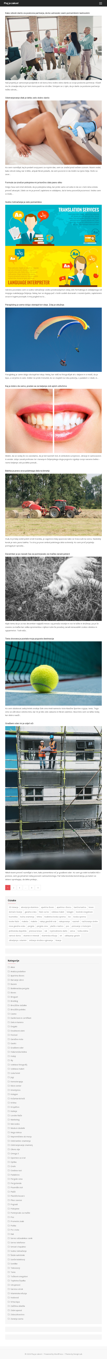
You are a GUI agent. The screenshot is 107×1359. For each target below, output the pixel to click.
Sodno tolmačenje (19, 1251)
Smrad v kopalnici (18, 1246)
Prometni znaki (17, 1221)
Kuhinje (14, 1111)
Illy (12, 1060)
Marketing (15, 1119)
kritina (39, 916)
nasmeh (75, 921)
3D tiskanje (13, 907)
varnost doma (15, 935)
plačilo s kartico (56, 926)
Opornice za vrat (18, 1157)
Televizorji (15, 1268)
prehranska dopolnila (17, 931)
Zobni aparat (16, 1310)
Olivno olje (15, 1149)
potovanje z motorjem (81, 926)
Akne (13, 967)
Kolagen (14, 1094)
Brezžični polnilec (18, 1009)
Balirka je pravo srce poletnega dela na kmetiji (27, 470)
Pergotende (16, 1183)
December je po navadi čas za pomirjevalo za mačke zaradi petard (37, 554)
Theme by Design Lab (73, 1354)
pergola (31, 926)
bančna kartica (80, 907)
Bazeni (14, 984)
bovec (91, 907)
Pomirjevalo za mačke (20, 1212)
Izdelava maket (17, 1068)
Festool (14, 1035)
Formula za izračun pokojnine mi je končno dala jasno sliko (33, 182)
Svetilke (14, 1263)
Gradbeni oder (17, 1047)
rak (45, 931)
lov (69, 916)
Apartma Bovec (17, 975)
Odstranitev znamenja (21, 1141)
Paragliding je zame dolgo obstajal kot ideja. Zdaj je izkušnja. (35, 304)
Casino (13, 1013)
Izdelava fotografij (19, 1064)
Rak (12, 1234)
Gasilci (13, 1043)
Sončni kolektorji (18, 1259)
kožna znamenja (27, 916)
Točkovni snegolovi (19, 1276)
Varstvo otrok (17, 1289)
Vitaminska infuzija (19, 1293)
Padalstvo (15, 1174)
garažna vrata (30, 912)
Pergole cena (16, 1179)
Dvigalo (14, 1026)
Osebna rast (16, 1170)
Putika (13, 1225)
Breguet (14, 996)
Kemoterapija (17, 1081)
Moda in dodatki (18, 1128)
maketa (25, 921)
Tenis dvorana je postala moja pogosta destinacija (29, 638)
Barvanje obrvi (17, 980)
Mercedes (15, 1124)
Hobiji (13, 1056)
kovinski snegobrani (84, 912)
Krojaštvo (15, 1107)
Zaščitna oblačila (18, 1306)
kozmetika (13, 916)
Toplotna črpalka (18, 1280)
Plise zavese (16, 1200)
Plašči (13, 1191)
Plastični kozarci (18, 1196)
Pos (12, 1217)
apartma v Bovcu (64, 907)
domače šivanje (15, 912)
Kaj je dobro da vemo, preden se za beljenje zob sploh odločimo (36, 386)
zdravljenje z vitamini (17, 940)
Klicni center (16, 1085)
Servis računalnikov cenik (21, 1238)
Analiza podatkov (18, 971)
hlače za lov (44, 912)
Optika (13, 1162)
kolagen (70, 912)
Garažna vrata (17, 1039)
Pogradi (14, 1204)
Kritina (13, 1102)
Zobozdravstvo (17, 1314)
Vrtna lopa (15, 1301)
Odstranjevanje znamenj (22, 1145)
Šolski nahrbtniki (18, 1255)
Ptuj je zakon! (11, 3)
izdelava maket (58, 912)
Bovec (13, 992)
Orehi (13, 1166)
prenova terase (35, 931)
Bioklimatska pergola (20, 988)
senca (72, 931)
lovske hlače (14, 921)
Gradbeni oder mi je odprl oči (19, 723)
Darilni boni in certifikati (21, 1018)
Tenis (13, 1272)
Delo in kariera (17, 1022)
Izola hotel (15, 1073)
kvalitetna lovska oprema (55, 916)
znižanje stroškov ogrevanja (41, 940)
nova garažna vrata (17, 926)
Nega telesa (16, 1132)
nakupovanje (64, 921)
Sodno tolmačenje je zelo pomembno (23, 202)
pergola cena (42, 926)
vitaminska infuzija (49, 935)
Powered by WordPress (53, 1354)
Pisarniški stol (17, 1187)
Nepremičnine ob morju (21, 1136)
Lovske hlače (16, 1115)
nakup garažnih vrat (48, 921)
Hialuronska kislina (19, 1051)
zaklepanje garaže (72, 935)
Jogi (12, 1077)
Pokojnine (15, 1208)
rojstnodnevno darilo (58, 931)
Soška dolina (83, 931)
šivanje (58, 940)
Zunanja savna (17, 1318)
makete (34, 921)
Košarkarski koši (18, 1098)
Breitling (14, 1001)
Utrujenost (15, 1285)
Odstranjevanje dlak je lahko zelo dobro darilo (27, 97)
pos (67, 926)
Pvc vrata (15, 1229)
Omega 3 (15, 1153)
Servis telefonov (18, 1242)
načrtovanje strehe (90, 921)
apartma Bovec (47, 907)
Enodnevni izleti (18, 1030)
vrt (61, 935)
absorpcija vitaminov (29, 907)
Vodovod (15, 1297)
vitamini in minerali (31, 935)
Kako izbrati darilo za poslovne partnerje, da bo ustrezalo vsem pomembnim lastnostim (47, 13)
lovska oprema (79, 916)
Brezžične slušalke (19, 1005)
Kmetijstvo (15, 1090)
